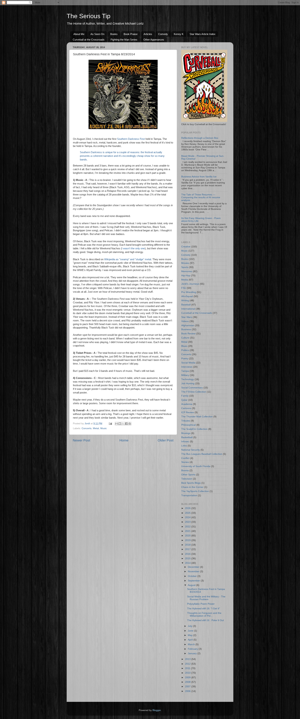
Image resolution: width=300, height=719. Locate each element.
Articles (148, 34)
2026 (188, 508)
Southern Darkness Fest (131, 139)
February (193, 649)
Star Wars (186, 317)
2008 (188, 682)
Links (184, 445)
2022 (188, 526)
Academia (186, 404)
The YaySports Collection (195, 491)
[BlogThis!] (120, 423)
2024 (188, 517)
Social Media (188, 362)
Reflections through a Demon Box (199, 138)
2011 (188, 668)
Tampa (185, 371)
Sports (184, 267)
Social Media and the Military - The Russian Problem (206, 598)
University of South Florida (195, 466)
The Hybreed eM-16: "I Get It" (203, 608)
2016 (188, 554)
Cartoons (186, 408)
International (188, 309)
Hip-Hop (185, 275)
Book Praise (131, 34)
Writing (185, 300)
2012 (188, 664)
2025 (188, 513)
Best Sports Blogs (191, 483)
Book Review (188, 333)
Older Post (165, 440)
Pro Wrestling (188, 292)
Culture (185, 337)
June (191, 630)
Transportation (189, 495)
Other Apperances (153, 39)
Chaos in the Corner (192, 487)
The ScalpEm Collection (194, 429)
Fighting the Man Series (124, 39)
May (190, 635)
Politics (185, 350)
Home (123, 440)
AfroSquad (187, 296)
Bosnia (185, 470)
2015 (188, 558)
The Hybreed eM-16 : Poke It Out (205, 620)
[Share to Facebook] (126, 423)
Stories (185, 462)
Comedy (163, 34)
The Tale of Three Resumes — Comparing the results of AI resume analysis (200, 197)
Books (114, 34)
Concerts (86, 428)
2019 (188, 540)
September (194, 580)
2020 (188, 535)
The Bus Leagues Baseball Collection (201, 454)
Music (103, 428)
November (194, 571)
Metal (96, 428)
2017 (188, 549)
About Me (78, 34)
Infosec (185, 441)
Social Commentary (192, 387)
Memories (186, 271)
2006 (188, 691)
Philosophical (188, 425)
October (192, 576)
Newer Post (81, 440)
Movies (185, 263)
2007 (188, 686)
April (190, 639)
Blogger (156, 710)
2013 (188, 659)
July (190, 626)
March (191, 644)
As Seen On (97, 34)
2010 (188, 673)
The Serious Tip (88, 16)
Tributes (185, 420)
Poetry (184, 358)
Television (186, 478)
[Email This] (116, 423)
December (194, 567)
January (192, 653)
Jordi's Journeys (190, 284)
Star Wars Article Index (202, 34)
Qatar (184, 400)
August (192, 585)
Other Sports (188, 474)
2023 (188, 522)
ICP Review (187, 412)
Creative (185, 246)
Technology (187, 379)
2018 (188, 544)
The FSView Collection (193, 392)
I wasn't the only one (133, 248)
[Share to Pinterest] (129, 423)
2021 (188, 531)
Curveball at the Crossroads (89, 39)
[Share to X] (123, 423)
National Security (190, 450)
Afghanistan (187, 325)
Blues (184, 346)
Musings (185, 433)
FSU (183, 288)
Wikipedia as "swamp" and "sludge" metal (127, 259)
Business (186, 329)
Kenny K (179, 34)
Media (184, 279)
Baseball (186, 304)
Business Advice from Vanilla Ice (198, 176)
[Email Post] (110, 423)
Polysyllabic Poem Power (201, 604)
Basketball (187, 437)
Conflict (185, 458)
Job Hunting (187, 383)
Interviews (186, 367)
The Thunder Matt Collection (197, 416)
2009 (188, 677)
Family (185, 395)
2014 (188, 563)
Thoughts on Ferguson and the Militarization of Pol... (204, 614)
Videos (185, 321)
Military (185, 375)
